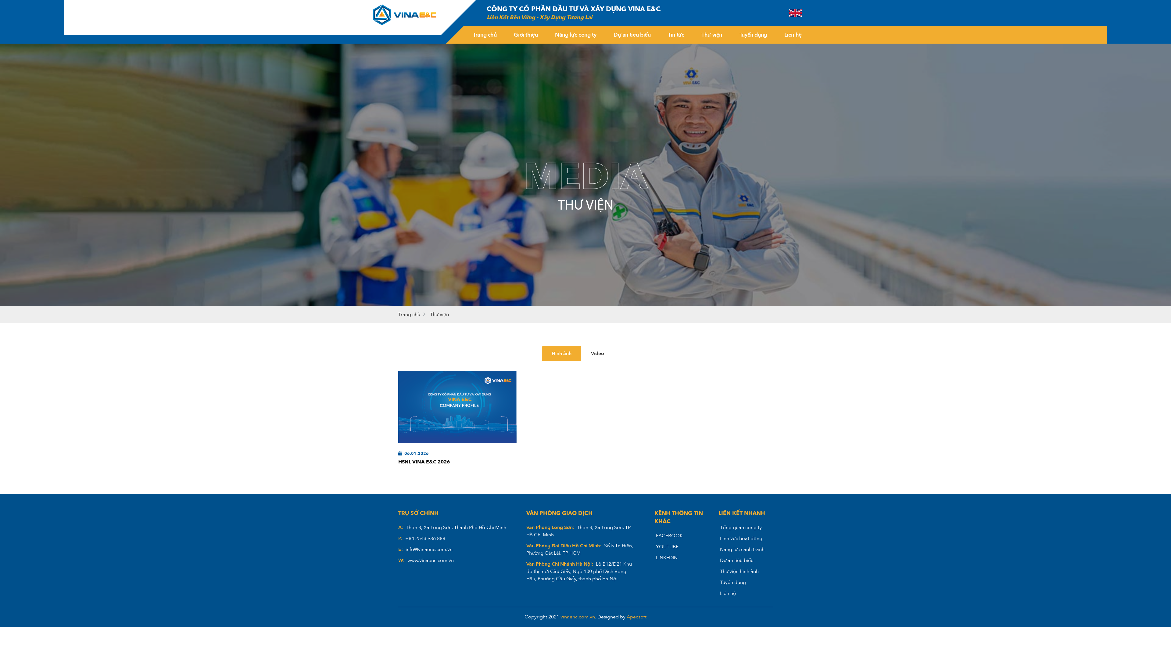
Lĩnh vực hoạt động (741, 538)
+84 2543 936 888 (425, 538)
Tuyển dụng (753, 35)
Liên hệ (793, 35)
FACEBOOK (669, 535)
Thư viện (711, 35)
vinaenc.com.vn (577, 617)
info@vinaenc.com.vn (429, 549)
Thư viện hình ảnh (739, 571)
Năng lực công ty (575, 35)
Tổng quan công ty (741, 527)
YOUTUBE (667, 546)
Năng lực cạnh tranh (742, 549)
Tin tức (676, 35)
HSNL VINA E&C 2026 (424, 462)
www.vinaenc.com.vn (430, 560)
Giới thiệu (526, 35)
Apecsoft (636, 617)
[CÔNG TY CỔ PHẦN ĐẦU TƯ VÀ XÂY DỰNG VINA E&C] (405, 17)
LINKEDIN (667, 557)
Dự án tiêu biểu (632, 35)
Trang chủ (485, 35)
